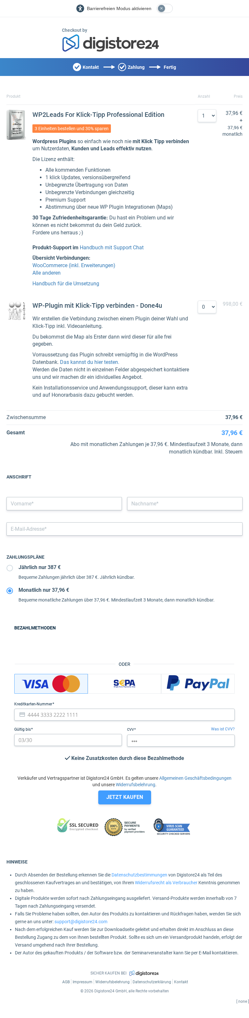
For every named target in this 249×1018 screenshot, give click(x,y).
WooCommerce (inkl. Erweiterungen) (73, 265)
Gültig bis (23, 729)
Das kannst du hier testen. (89, 362)
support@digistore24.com (80, 921)
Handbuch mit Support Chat (112, 247)
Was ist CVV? (223, 729)
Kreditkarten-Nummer (33, 704)
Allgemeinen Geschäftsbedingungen (195, 778)
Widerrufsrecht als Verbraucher (166, 882)
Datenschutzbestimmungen (139, 874)
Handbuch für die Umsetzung (65, 283)
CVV (131, 729)
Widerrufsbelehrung (135, 784)
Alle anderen (46, 273)
